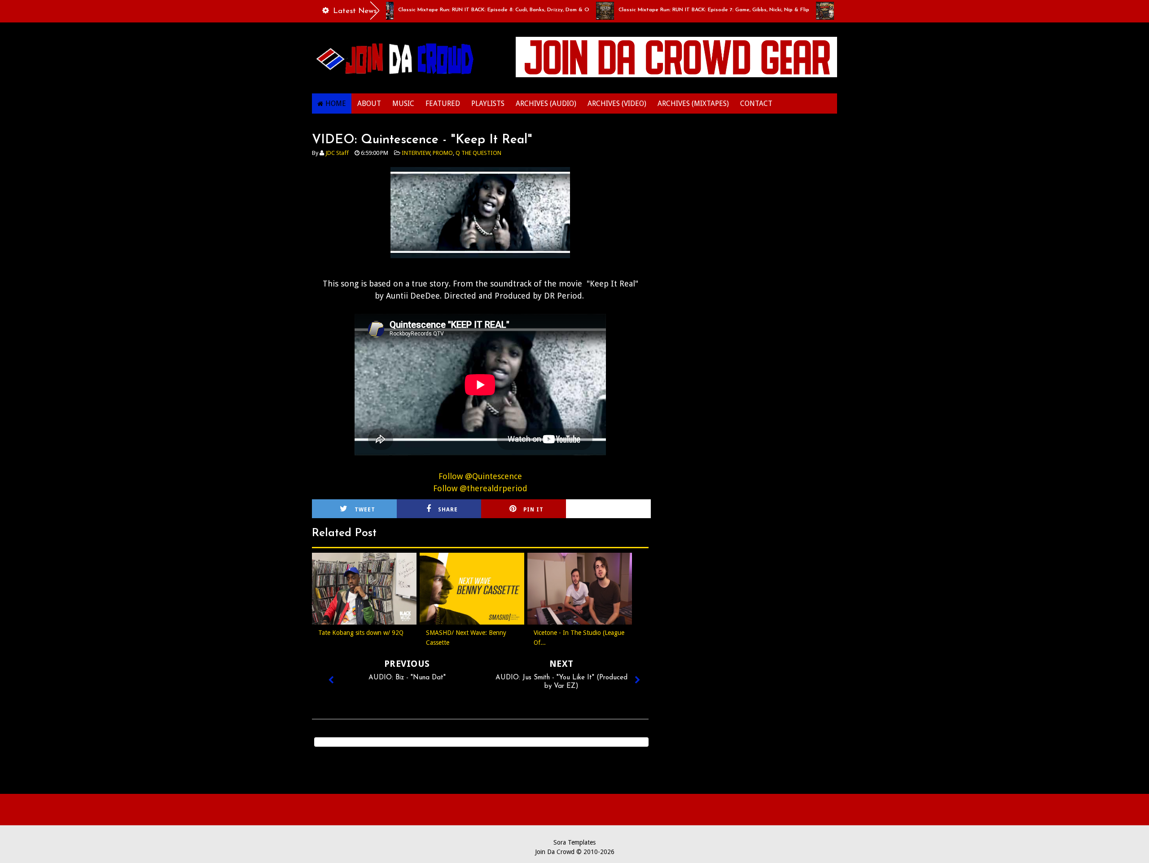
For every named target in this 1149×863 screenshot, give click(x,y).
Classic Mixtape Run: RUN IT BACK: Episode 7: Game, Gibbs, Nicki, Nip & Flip (690, 10)
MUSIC (403, 103)
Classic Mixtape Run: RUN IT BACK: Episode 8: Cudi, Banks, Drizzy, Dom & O (470, 10)
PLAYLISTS (487, 103)
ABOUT (369, 103)
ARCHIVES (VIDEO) (617, 103)
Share (448, 509)
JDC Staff (337, 153)
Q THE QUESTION (478, 153)
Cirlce (620, 509)
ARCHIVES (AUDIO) (546, 103)
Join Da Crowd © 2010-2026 (574, 851)
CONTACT (756, 103)
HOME (335, 103)
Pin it (533, 509)
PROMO (443, 153)
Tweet (365, 509)
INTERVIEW (416, 153)
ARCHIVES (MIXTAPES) (693, 103)
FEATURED (442, 103)
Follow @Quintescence (480, 476)
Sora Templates (574, 842)
